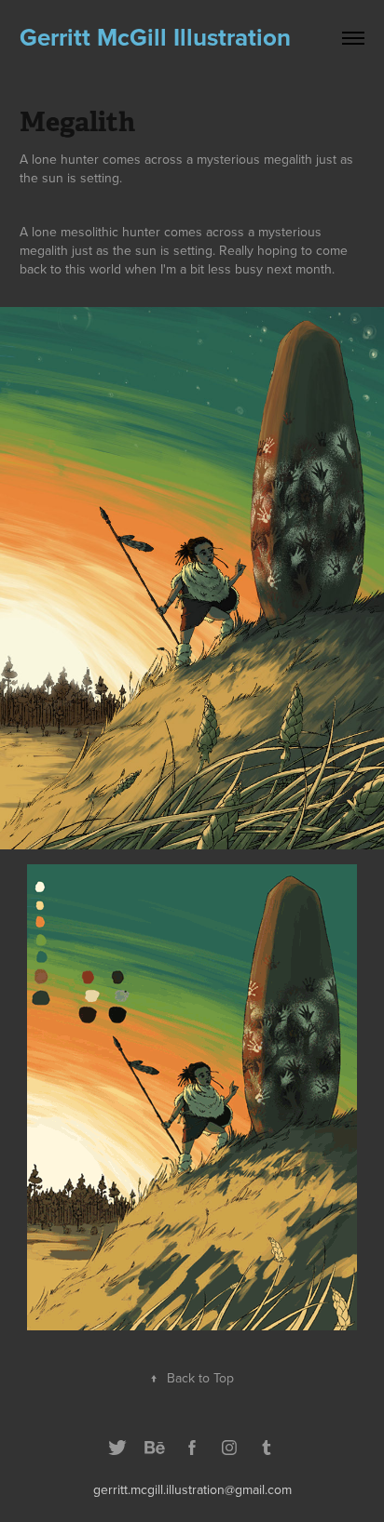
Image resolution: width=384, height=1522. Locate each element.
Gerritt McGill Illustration (155, 37)
